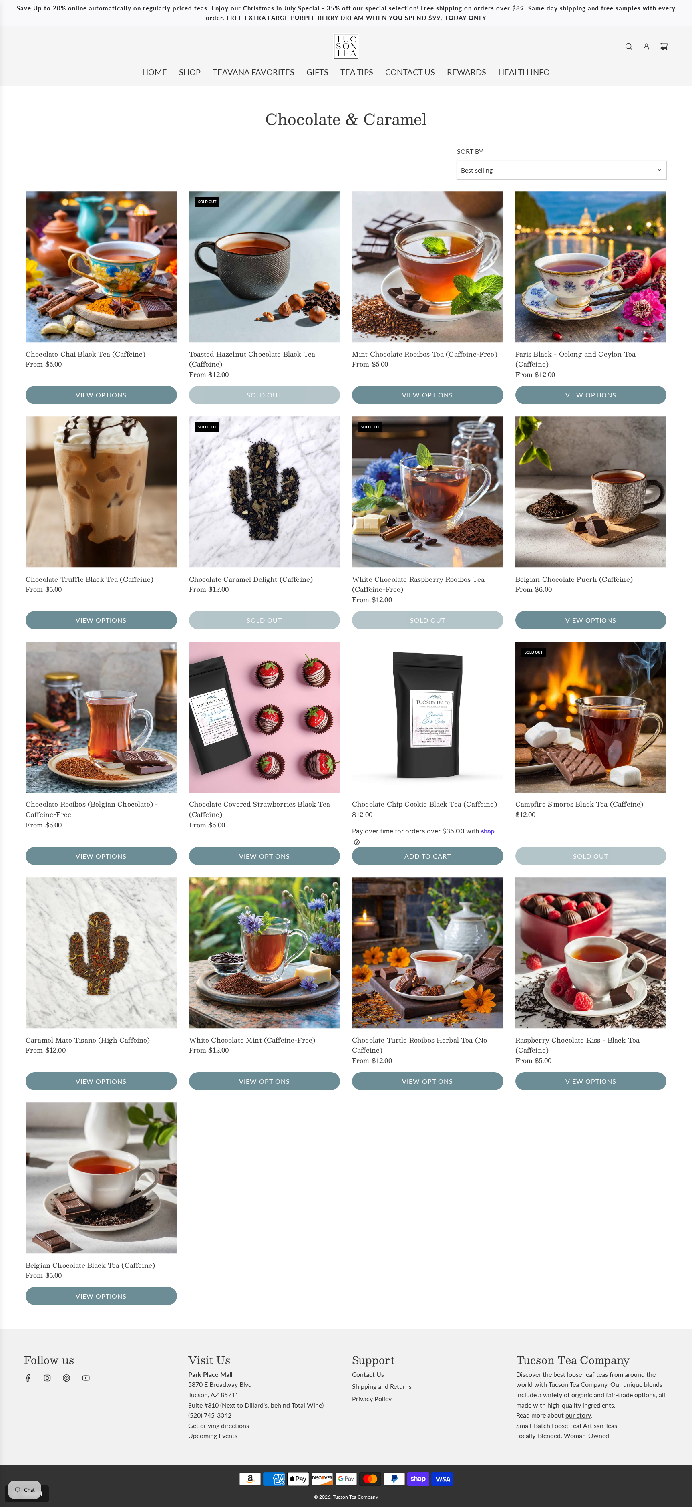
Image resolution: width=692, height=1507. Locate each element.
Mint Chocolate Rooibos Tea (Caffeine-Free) (424, 354)
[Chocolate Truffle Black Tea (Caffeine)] (101, 492)
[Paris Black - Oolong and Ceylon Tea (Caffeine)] (591, 267)
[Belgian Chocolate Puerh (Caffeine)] (591, 492)
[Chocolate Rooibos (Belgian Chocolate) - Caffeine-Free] (101, 717)
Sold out (264, 395)
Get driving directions (218, 1425)
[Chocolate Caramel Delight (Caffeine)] (264, 492)
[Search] (629, 46)
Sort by (470, 151)
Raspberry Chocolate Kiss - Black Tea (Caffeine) (577, 1045)
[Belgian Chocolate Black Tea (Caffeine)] (101, 1178)
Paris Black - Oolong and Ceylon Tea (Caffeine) (575, 359)
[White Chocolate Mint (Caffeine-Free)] (264, 953)
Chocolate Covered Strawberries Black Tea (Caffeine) (259, 809)
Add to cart (427, 856)
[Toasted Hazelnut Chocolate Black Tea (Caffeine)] (264, 267)
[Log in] (646, 46)
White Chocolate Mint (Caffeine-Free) (252, 1040)
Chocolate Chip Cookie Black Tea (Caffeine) (424, 804)
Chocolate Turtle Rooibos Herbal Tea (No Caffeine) (419, 1045)
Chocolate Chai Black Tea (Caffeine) (86, 354)
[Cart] (664, 46)
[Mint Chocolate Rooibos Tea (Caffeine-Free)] (427, 267)
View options (101, 395)
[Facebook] (28, 1378)
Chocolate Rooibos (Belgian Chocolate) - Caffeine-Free (92, 809)
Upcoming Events (212, 1435)
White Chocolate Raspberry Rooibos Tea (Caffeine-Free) (418, 584)
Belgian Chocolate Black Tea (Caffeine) (90, 1265)
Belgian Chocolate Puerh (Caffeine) (574, 579)
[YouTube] (86, 1378)
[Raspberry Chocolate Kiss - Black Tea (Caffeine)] (591, 953)
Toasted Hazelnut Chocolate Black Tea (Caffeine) (252, 359)
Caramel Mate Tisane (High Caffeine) (88, 1040)
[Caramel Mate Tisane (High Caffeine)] (101, 953)
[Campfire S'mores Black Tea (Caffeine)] (591, 717)
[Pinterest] (66, 1378)
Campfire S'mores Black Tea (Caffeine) (579, 804)
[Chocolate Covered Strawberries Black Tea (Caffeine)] (264, 717)
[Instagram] (47, 1378)
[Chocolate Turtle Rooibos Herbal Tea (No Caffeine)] (427, 953)
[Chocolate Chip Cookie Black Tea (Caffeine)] (427, 717)
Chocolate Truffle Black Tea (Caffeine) (89, 579)
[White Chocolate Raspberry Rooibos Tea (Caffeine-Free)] (427, 492)
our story (578, 1415)
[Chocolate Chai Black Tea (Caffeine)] (101, 267)
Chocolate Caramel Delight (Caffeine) (251, 579)
